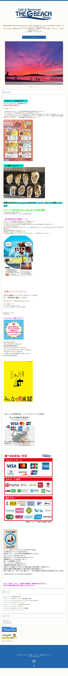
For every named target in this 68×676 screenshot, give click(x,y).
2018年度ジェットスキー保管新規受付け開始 (20, 598)
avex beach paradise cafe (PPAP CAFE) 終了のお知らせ (24, 600)
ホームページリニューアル (16, 610)
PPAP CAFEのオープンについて (17, 602)
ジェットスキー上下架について (17, 606)
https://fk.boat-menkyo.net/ (11, 305)
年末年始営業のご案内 (15, 596)
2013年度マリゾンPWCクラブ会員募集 (19, 608)
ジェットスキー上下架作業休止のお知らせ (20, 604)
